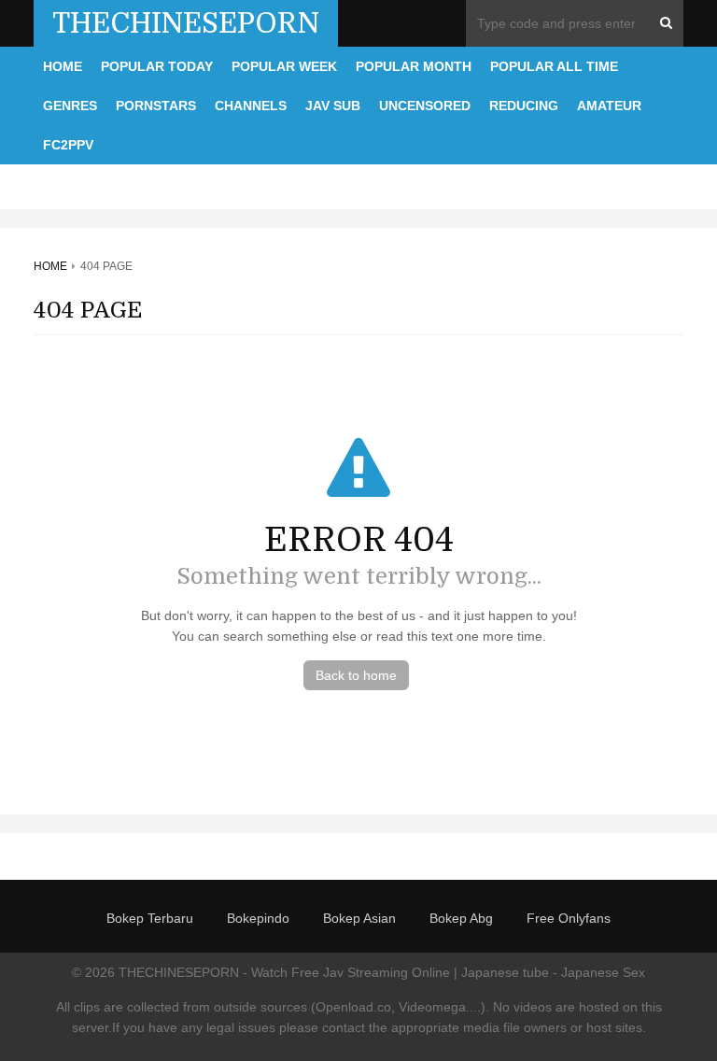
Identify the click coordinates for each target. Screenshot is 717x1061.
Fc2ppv (68, 144)
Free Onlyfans (569, 918)
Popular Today (157, 66)
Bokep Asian (359, 918)
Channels (251, 105)
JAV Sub (332, 105)
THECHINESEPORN (185, 23)
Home (62, 66)
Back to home (356, 675)
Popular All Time (554, 66)
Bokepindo (258, 918)
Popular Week (284, 66)
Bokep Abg (461, 918)
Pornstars (156, 105)
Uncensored (425, 105)
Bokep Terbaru (149, 918)
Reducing (523, 105)
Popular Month (413, 66)
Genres (70, 105)
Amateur (609, 105)
